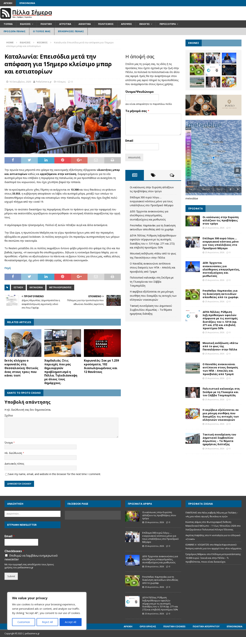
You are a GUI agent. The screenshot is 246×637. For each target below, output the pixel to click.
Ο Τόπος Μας (42, 31)
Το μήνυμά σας (137, 111)
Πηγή (8, 268)
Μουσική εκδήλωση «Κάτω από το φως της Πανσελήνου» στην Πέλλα (220, 346)
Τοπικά (8, 24)
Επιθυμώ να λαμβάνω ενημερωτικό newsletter (31, 557)
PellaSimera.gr (44, 81)
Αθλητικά (85, 24)
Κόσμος (61, 81)
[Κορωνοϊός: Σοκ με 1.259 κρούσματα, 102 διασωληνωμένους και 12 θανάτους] (102, 343)
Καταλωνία (36, 287)
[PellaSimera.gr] (26, 18)
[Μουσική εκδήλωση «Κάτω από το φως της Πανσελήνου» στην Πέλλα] (229, 70)
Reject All (47, 622)
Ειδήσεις (25, 24)
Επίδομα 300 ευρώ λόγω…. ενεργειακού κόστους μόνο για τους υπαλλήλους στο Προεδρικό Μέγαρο (151, 201)
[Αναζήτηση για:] (33, 513)
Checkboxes (14, 551)
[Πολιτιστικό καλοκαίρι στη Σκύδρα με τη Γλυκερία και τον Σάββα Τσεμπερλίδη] (213, 82)
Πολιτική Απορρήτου (206, 626)
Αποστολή (134, 157)
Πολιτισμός (106, 24)
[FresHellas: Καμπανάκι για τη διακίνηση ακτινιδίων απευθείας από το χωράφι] (197, 70)
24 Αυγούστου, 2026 (214, 424)
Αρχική (8, 3)
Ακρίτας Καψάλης (194, 535)
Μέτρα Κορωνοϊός (60, 287)
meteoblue (191, 198)
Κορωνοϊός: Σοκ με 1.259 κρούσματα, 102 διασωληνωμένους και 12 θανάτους (101, 366)
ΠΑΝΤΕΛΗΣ (191, 512)
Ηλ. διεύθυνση (14, 453)
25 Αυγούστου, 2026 (214, 227)
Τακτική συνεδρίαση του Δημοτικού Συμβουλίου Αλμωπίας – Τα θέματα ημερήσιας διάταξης (151, 310)
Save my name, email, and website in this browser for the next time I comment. (54, 474)
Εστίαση (18, 287)
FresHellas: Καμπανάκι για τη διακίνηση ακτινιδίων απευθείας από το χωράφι (220, 294)
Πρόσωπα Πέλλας (15, 31)
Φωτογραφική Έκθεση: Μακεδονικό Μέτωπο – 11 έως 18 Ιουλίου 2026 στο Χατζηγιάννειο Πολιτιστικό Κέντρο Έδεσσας (213, 525)
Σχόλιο (9, 415)
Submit (11, 576)
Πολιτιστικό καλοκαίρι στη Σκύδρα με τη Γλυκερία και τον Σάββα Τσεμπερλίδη (152, 281)
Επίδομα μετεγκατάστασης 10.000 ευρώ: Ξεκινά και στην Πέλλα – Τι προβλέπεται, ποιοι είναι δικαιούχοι (213, 557)
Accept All (70, 622)
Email (129, 141)
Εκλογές (144, 24)
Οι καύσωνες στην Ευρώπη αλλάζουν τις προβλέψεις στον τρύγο (221, 220)
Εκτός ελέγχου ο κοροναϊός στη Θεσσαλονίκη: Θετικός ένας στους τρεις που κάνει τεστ (21, 368)
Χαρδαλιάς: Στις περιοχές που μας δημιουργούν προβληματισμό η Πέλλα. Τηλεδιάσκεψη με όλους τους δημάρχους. (60, 372)
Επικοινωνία (27, 3)
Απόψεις (126, 24)
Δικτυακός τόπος (14, 463)
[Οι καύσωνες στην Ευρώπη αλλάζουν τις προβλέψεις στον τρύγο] (197, 58)
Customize (23, 622)
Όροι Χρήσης (148, 626)
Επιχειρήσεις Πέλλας (71, 31)
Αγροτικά (65, 24)
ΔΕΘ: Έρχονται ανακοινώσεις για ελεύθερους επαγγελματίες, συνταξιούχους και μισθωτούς (149, 215)
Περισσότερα (168, 24)
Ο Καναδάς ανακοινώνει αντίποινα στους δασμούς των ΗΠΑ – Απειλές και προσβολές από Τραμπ (152, 267)
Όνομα (9, 442)
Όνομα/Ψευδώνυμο (139, 92)
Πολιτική (46, 24)
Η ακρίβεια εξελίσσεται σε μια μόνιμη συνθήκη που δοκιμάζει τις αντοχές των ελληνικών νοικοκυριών (153, 295)
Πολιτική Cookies (174, 626)
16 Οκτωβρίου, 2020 (20, 81)
